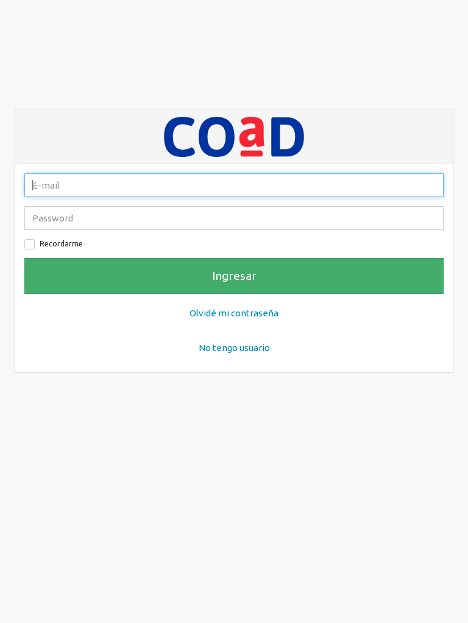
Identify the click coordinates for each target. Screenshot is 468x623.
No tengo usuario (234, 348)
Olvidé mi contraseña (234, 313)
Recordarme (61, 244)
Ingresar (234, 275)
